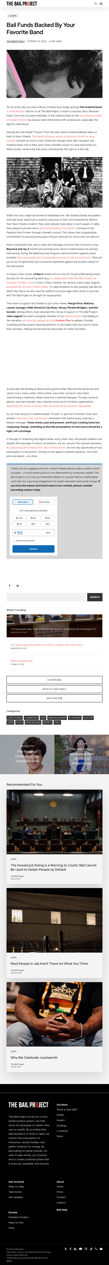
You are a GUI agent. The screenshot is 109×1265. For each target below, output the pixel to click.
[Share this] (10, 585)
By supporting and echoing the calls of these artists (36, 447)
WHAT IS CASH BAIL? (54, 689)
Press (60, 1192)
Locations (62, 1130)
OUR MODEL (54, 679)
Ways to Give (16, 1222)
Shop (11, 1227)
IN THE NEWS (75, 718)
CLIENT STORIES (14, 718)
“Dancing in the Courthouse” (31, 418)
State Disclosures (34, 1252)
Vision (60, 1186)
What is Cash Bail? (67, 1109)
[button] (101, 3)
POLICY (19, 722)
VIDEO (57, 722)
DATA (43, 718)
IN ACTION (88, 718)
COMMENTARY (31, 718)
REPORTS (47, 722)
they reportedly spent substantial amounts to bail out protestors (54, 257)
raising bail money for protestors (57, 228)
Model (60, 1114)
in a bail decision (16, 111)
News (60, 1136)
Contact (61, 1197)
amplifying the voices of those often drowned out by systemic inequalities (49, 406)
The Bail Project (16, 41)
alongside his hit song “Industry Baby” (28, 286)
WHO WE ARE (54, 698)
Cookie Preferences (20, 1255)
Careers (61, 1202)
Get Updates (16, 1197)
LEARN (12, 15)
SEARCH (95, 597)
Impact (61, 1120)
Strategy (61, 1125)
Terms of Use (22, 1252)
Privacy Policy (11, 1252)
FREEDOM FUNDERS (57, 718)
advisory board (73, 316)
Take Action (15, 1192)
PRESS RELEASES (33, 722)
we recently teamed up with (46, 320)
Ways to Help (16, 1186)
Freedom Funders (19, 1217)
